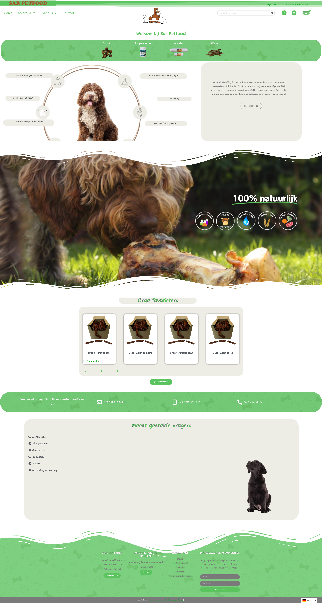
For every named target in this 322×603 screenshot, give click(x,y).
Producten (38, 457)
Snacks (107, 43)
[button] (122, 437)
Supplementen (143, 43)
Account (37, 463)
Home (8, 13)
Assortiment (26, 13)
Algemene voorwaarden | (158, 600)
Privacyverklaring (176, 600)
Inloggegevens (40, 443)
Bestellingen (39, 437)
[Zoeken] (272, 13)
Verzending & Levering (44, 470)
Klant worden (39, 450)
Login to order (91, 361)
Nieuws (291, 4)
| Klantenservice (302, 4)
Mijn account (271, 4)
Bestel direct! (107, 361)
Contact (68, 13)
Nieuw (214, 43)
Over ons (47, 13)
